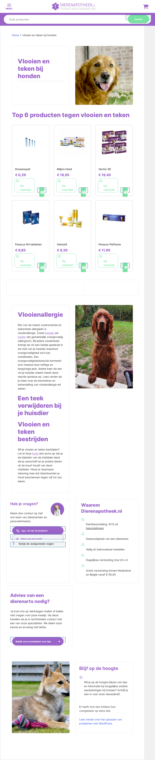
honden (49, 332)
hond (35, 453)
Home (15, 35)
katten (22, 336)
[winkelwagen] (146, 7)
